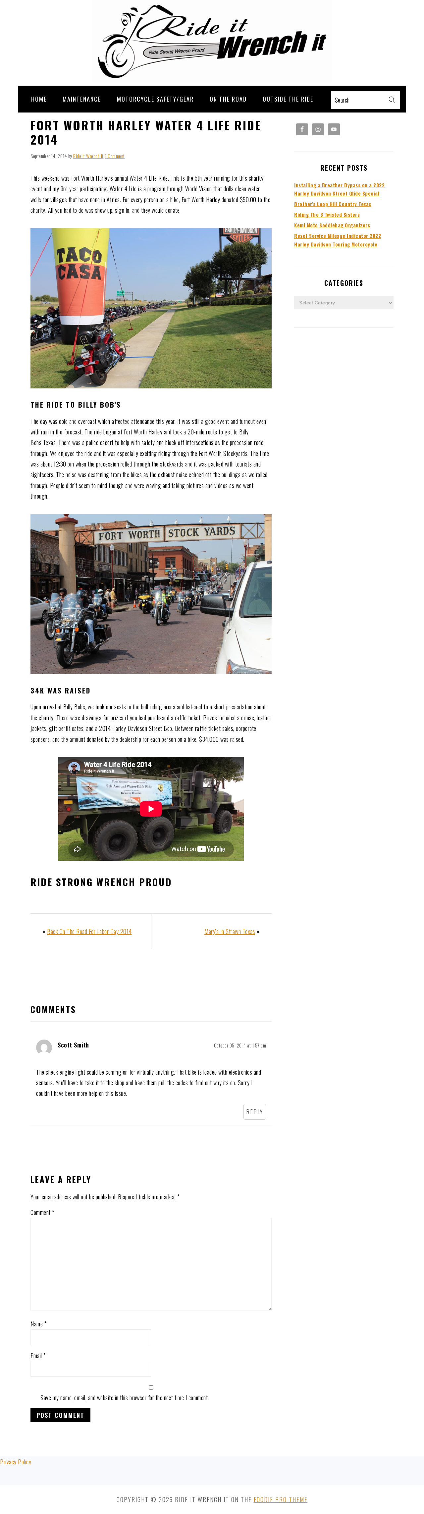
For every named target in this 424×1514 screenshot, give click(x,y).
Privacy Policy (15, 1461)
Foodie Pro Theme (281, 1499)
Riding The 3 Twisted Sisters (327, 214)
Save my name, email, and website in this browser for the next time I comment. (124, 1397)
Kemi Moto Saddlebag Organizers (332, 225)
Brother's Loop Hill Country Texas (332, 203)
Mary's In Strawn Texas (229, 931)
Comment (42, 1212)
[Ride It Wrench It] (212, 80)
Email (38, 1355)
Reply (254, 1111)
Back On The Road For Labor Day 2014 (89, 931)
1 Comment (115, 156)
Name (38, 1323)
